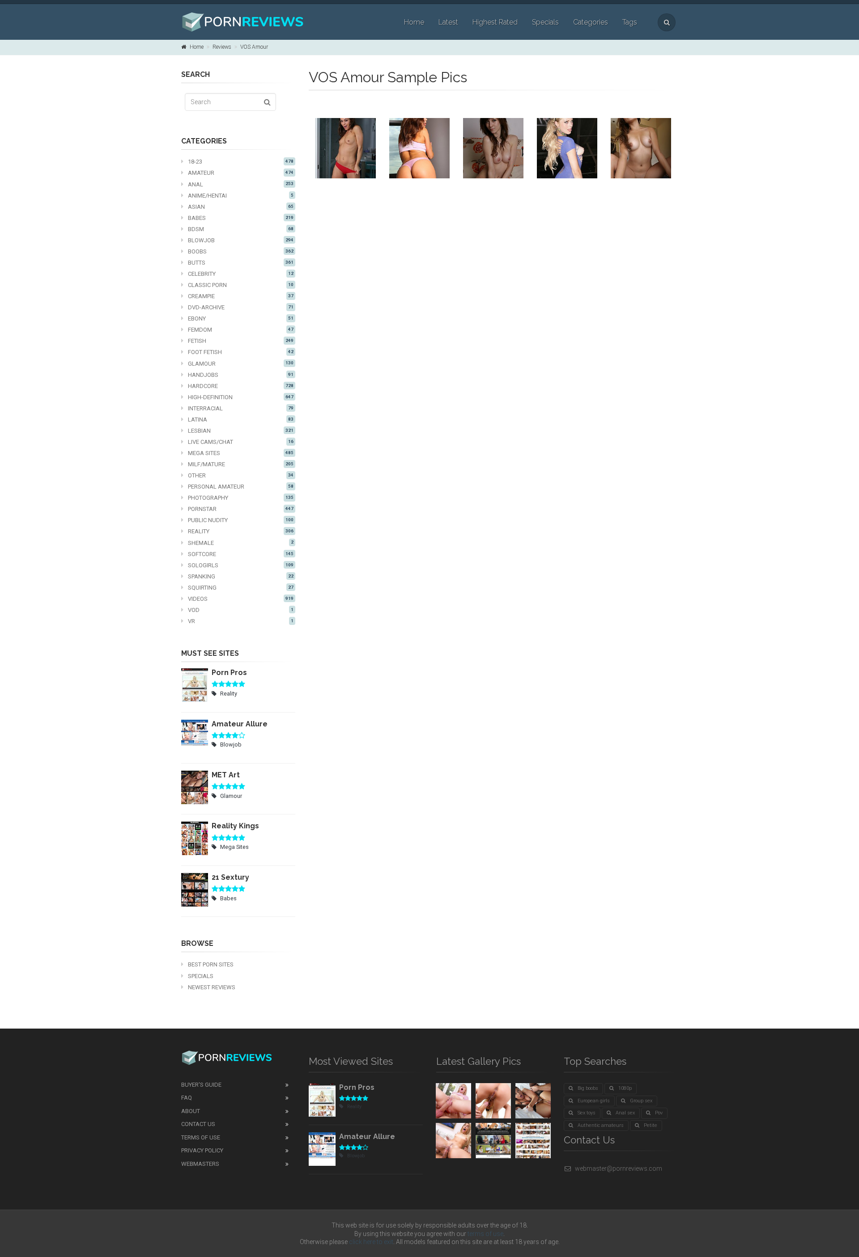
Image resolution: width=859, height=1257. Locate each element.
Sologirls (240, 565)
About (190, 1111)
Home (414, 22)
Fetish (240, 340)
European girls (594, 1101)
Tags (629, 22)
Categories (590, 22)
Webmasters (200, 1163)
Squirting (240, 587)
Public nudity (240, 520)
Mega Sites (240, 453)
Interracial (240, 408)
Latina (240, 419)
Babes (240, 218)
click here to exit (371, 1241)
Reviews (222, 47)
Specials (545, 22)
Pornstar (240, 509)
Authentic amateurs (601, 1125)
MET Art (226, 775)
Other (240, 475)
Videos (240, 598)
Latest (448, 22)
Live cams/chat (240, 442)
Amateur (240, 172)
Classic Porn (240, 285)
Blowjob (240, 240)
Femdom (240, 329)
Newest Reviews (211, 987)
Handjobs (240, 374)
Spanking (240, 576)
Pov (659, 1113)
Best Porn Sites (211, 964)
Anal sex (625, 1113)
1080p (625, 1088)
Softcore (240, 554)
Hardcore (240, 386)
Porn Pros (229, 672)
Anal (240, 184)
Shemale (240, 543)
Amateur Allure (240, 724)
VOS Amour (254, 47)
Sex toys (586, 1113)
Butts (240, 262)
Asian (240, 206)
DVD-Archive (240, 307)
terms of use (485, 1233)
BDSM (240, 229)
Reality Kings (235, 826)
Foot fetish (240, 352)
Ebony (240, 318)
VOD (240, 610)
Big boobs (588, 1088)
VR (240, 621)
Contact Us (198, 1124)
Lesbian (240, 430)
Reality (240, 531)
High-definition (240, 397)
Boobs (240, 251)
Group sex (641, 1101)
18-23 (240, 161)
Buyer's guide (201, 1084)
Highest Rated (495, 22)
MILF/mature (240, 464)
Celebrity (240, 273)
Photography (240, 497)
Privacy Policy (202, 1150)
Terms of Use (200, 1137)
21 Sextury (230, 877)
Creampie (240, 296)
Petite (650, 1125)
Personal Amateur (240, 486)
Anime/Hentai (240, 195)
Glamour (240, 363)
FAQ (186, 1097)
